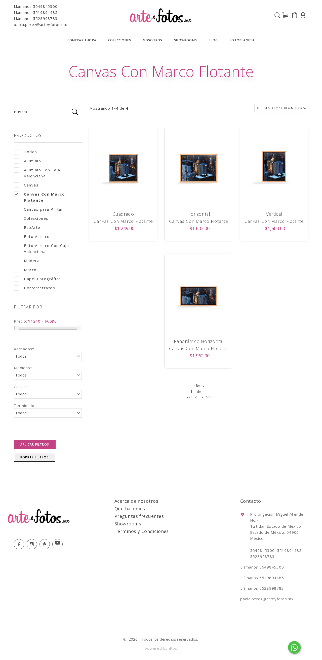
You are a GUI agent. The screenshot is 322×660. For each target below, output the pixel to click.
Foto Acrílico (37, 236)
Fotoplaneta (242, 40)
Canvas (31, 184)
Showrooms (185, 40)
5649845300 (45, 6)
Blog (213, 40)
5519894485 (45, 12)
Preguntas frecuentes (139, 516)
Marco (30, 269)
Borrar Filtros (34, 457)
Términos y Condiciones (141, 531)
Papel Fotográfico (42, 278)
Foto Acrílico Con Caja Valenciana (46, 248)
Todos (30, 151)
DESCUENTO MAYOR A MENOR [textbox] (279, 108)
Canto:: (20, 386)
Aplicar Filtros (34, 444)
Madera (31, 260)
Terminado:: (25, 405)
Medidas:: (23, 367)
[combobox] (48, 356)
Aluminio (32, 160)
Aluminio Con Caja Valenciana (42, 172)
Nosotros (153, 40)
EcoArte (32, 227)
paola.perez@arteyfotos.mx (40, 24)
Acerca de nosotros (136, 501)
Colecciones (119, 40)
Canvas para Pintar (43, 209)
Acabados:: (24, 348)
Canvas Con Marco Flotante (44, 197)
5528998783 (45, 18)
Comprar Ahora (82, 40)
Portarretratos (39, 287)
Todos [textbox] (21, 356)
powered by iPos (161, 648)
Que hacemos (129, 509)
